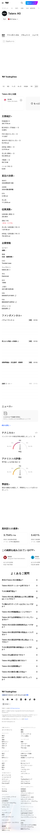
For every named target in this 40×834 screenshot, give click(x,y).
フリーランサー (6, 828)
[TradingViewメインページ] (9, 691)
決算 (3, 765)
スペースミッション (26, 765)
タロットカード (25, 781)
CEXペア (4, 743)
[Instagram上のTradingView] (16, 699)
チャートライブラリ (26, 811)
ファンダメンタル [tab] (13, 35)
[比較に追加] (21, 100)
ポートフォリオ (6, 775)
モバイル (4, 789)
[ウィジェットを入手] (36, 433)
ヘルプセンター (25, 769)
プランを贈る (25, 736)
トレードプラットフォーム (28, 817)
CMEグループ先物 (26, 753)
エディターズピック (8, 816)
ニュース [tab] (35, 35)
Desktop (4, 791)
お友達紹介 (5, 801)
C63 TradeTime (25, 783)
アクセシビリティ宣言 (27, 797)
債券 (3, 739)
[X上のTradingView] (3, 699)
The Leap (24, 748)
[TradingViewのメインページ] (7, 3)
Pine (3, 748)
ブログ (23, 767)
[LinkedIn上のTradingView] (21, 699)
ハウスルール (6, 805)
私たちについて (25, 763)
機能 (22, 730)
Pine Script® (5, 783)
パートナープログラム (27, 827)
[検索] (22, 3)
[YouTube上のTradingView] (12, 699)
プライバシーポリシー (27, 793)
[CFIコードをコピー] (9, 308)
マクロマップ (6, 781)
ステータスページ (26, 803)
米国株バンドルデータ (27, 757)
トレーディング (6, 812)
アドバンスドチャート (27, 815)
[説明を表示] (9, 121)
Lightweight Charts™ (27, 813)
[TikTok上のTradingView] (30, 699)
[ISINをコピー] (15, 295)
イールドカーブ (6, 777)
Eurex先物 (24, 755)
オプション (5, 779)
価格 (22, 732)
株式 (3, 735)
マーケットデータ (26, 734)
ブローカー (24, 743)
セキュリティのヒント (27, 799)
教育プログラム (25, 829)
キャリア (23, 771)
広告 (22, 823)
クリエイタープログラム (9, 803)
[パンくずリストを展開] (12, 8)
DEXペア (4, 745)
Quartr (26, 719)
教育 (3, 814)
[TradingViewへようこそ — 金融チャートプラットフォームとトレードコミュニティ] (9, 76)
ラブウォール (6, 799)
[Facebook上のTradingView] (7, 699)
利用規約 (23, 789)
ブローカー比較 (25, 745)
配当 (3, 767)
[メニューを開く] (3, 3)
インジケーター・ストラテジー (10, 823)
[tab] (30, 320)
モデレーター (6, 807)
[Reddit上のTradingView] (34, 699)
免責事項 (23, 791)
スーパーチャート (7, 730)
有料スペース (6, 830)
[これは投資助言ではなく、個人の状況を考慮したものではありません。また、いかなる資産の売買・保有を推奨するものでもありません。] (34, 436)
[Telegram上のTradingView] (25, 699)
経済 (3, 763)
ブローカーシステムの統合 (28, 825)
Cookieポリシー (25, 795)
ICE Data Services (15, 708)
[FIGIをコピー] (16, 302)
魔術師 (4, 826)
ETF (3, 737)
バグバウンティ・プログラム (29, 801)
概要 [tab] (3, 35)
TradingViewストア (26, 779)
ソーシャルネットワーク (9, 796)
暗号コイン (5, 741)
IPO (3, 769)
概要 (22, 741)
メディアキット (25, 773)
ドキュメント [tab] (25, 35)
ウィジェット (25, 809)
